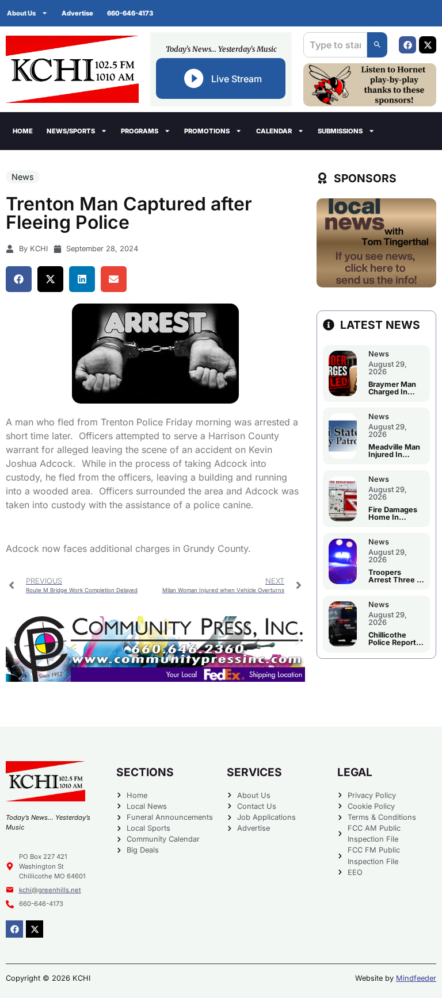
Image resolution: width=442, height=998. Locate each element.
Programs (139, 131)
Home (23, 131)
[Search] (377, 44)
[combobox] (335, 44)
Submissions (340, 131)
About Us (21, 13)
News (23, 177)
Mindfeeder (416, 978)
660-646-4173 (130, 13)
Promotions (207, 131)
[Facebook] (407, 44)
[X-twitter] (427, 44)
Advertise (77, 13)
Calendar (274, 131)
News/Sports (71, 131)
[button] (19, 279)
